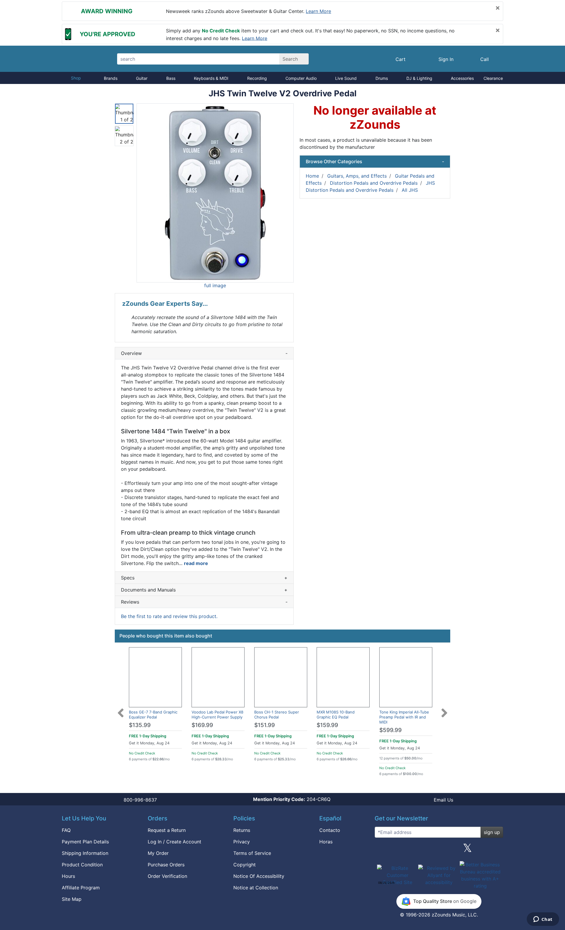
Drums (381, 78)
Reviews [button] (204, 601)
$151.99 (264, 725)
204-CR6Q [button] (291, 799)
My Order (158, 853)
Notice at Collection (255, 888)
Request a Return (167, 830)
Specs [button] (204, 577)
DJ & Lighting (419, 78)
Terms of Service (252, 853)
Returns (241, 830)
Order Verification (167, 876)
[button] (215, 193)
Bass (170, 78)
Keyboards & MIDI (211, 78)
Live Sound (346, 78)
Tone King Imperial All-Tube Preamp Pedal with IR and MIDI (404, 717)
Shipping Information (85, 853)
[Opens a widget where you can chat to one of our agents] (542, 919)
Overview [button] (204, 353)
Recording (257, 78)
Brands (110, 78)
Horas (326, 842)
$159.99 (327, 725)
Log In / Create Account (174, 842)
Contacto (329, 830)
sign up (492, 832)
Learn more (318, 11)
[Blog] (381, 850)
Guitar (141, 78)
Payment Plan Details (85, 842)
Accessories (462, 78)
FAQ (66, 830)
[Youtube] (496, 850)
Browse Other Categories (375, 161)
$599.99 (390, 730)
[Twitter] (467, 850)
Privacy (241, 842)
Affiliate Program (81, 888)
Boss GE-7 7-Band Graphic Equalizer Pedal (153, 714)
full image (215, 285)
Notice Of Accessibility (258, 876)
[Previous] (121, 709)
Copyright (244, 865)
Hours (68, 876)
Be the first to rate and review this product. (169, 616)
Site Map (72, 899)
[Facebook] (410, 850)
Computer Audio (301, 78)
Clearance (493, 78)
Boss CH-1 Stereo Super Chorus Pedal (276, 714)
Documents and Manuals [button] (204, 589)
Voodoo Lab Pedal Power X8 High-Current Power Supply (217, 714)
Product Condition (82, 865)
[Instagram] (438, 850)
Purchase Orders (166, 865)
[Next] (444, 709)
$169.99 (202, 725)
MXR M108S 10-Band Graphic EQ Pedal (336, 714)
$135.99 (140, 725)
